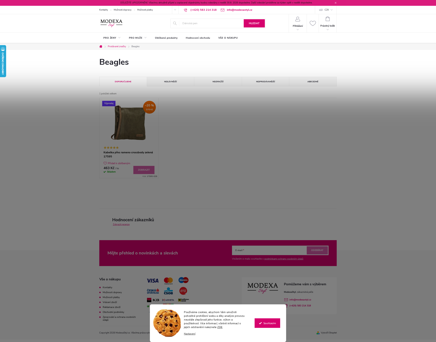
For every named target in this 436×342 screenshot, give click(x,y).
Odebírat (317, 250)
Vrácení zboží (110, 302)
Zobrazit (144, 170)
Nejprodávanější (265, 81)
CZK (327, 9)
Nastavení (189, 334)
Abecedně (312, 81)
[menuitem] (112, 38)
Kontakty (103, 9)
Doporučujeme (123, 81)
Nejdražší (218, 81)
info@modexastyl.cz (300, 299)
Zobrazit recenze (121, 224)
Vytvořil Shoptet (329, 332)
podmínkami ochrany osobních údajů (283, 258)
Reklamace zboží (111, 307)
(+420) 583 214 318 (300, 305)
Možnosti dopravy (122, 9)
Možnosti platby (145, 9)
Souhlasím (269, 323)
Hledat (254, 23)
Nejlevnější (170, 81)
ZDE (220, 327)
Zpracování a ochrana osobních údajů (119, 318)
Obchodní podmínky (113, 312)
